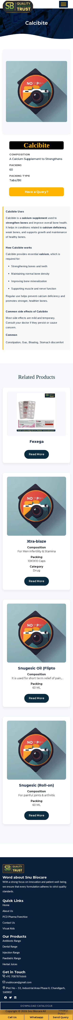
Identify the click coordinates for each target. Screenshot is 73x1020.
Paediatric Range (12, 958)
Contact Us (9, 923)
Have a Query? (37, 192)
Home (6, 905)
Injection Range (11, 952)
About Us (8, 911)
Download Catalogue (37, 1005)
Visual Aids (9, 928)
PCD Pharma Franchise (15, 917)
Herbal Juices (10, 964)
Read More (36, 454)
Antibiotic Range (12, 941)
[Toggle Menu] (63, 4)
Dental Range (10, 946)
